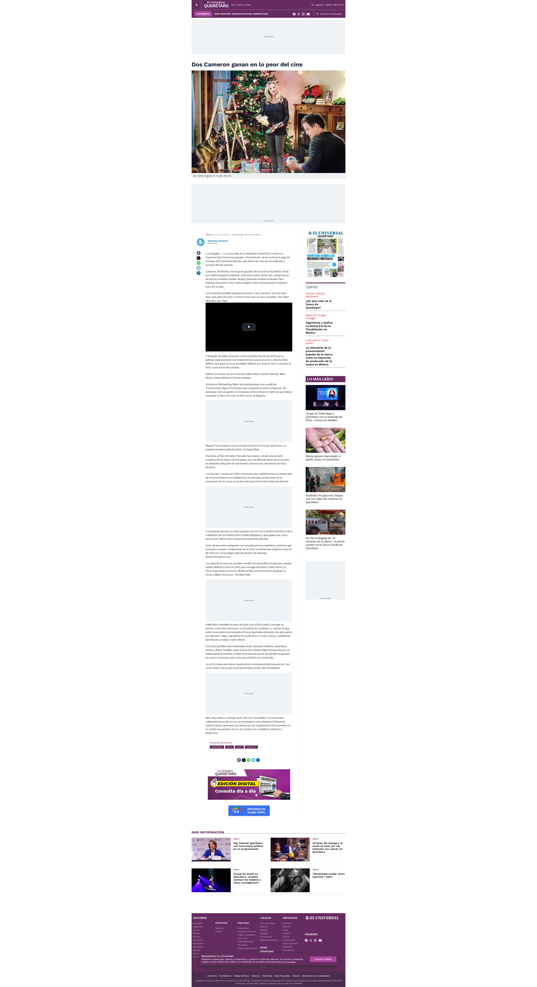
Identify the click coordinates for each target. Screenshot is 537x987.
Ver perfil (213, 243)
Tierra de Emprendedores (246, 940)
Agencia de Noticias (242, 14)
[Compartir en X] (199, 258)
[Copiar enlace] (199, 273)
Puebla (263, 930)
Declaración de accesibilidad (316, 976)
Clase (285, 930)
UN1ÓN (285, 937)
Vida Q (209, 235)
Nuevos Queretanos (247, 948)
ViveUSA (286, 933)
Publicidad (267, 976)
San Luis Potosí (267, 923)
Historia (296, 976)
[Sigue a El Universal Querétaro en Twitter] (299, 15)
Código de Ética (241, 976)
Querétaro (217, 747)
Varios (263, 967)
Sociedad (197, 923)
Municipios (198, 943)
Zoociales (242, 945)
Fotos (247, 5)
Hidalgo (264, 933)
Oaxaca (264, 926)
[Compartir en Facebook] (199, 253)
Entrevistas (243, 928)
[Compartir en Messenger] (199, 268)
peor (239, 747)
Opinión (312, 287)
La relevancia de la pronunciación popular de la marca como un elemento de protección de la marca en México (319, 356)
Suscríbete (203, 14)
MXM (233, 5)
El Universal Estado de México (269, 938)
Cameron (251, 747)
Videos (240, 5)
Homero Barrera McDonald (315, 295)
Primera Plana (260, 14)
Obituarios (287, 947)
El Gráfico (287, 923)
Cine (229, 747)
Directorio (212, 976)
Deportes (197, 947)
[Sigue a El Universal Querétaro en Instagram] (304, 15)
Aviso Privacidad (282, 976)
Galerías (219, 928)
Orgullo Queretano (247, 935)
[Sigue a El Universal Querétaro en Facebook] (295, 15)
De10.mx (286, 926)
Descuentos (288, 950)
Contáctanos (225, 976)
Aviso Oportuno (222, 14)
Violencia (255, 976)
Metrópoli (197, 940)
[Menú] (197, 5)
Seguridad (198, 926)
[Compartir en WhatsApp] (199, 263)
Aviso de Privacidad (285, 962)
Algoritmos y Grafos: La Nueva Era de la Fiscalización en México (319, 327)
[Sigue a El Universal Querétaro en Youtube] (309, 15)
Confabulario (288, 940)
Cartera (196, 937)
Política (196, 933)
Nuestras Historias (247, 931)
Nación (196, 930)
